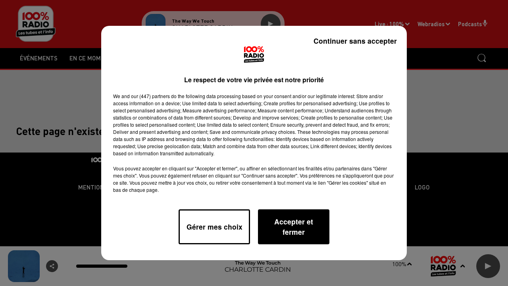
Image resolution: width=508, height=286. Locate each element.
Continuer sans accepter (355, 41)
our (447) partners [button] (150, 96)
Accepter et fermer (293, 226)
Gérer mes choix (214, 227)
